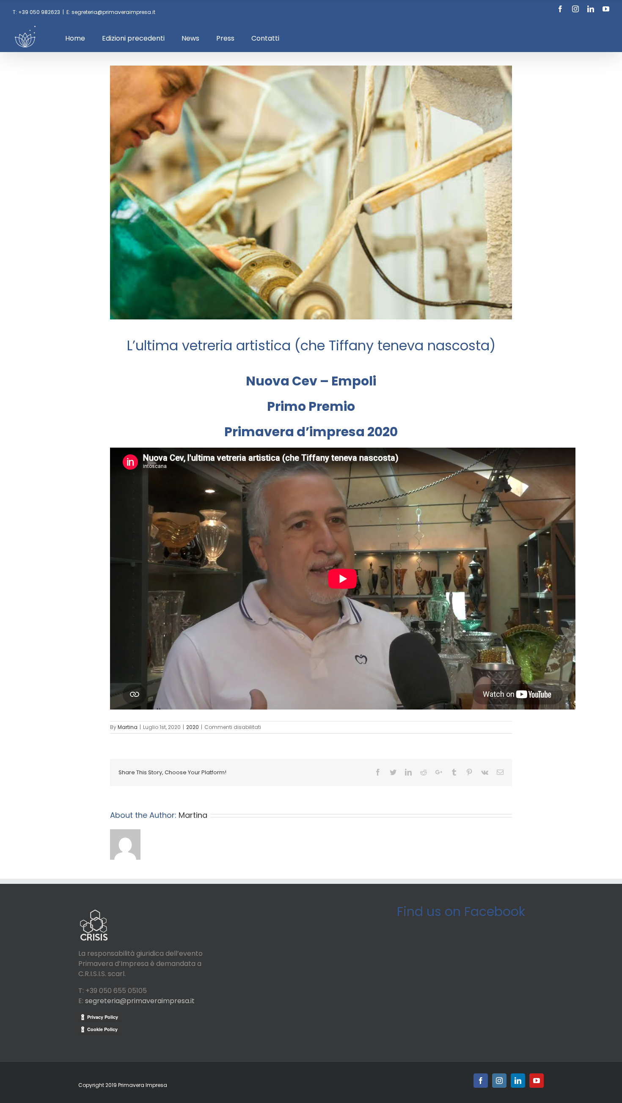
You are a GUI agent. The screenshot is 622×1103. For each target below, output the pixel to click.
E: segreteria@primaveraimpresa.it (110, 12)
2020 (192, 727)
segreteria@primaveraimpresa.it (140, 1001)
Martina (128, 727)
